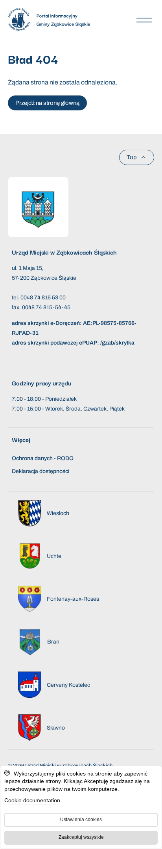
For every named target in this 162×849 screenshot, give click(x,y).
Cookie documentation (32, 800)
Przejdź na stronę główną (47, 103)
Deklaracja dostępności (40, 471)
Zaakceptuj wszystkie (81, 837)
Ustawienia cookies (81, 819)
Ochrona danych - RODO (43, 458)
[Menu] (144, 20)
